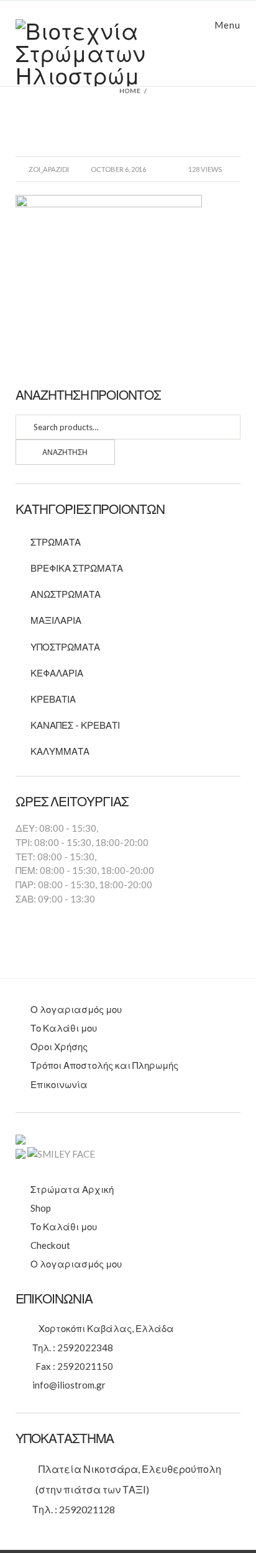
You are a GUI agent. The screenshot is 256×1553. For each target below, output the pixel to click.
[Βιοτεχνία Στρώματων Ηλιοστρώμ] (128, 52)
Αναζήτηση (65, 452)
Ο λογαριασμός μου (76, 1009)
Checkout (50, 1245)
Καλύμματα (59, 751)
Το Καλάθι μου (63, 1027)
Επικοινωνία (59, 1084)
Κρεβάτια (53, 698)
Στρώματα (55, 541)
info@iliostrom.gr (69, 1384)
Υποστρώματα (65, 646)
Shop (40, 1207)
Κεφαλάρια (56, 672)
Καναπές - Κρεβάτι (75, 725)
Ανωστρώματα (65, 594)
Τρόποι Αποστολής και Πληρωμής (104, 1065)
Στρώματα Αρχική (72, 1189)
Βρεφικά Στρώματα (76, 568)
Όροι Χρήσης (59, 1046)
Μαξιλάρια (55, 620)
